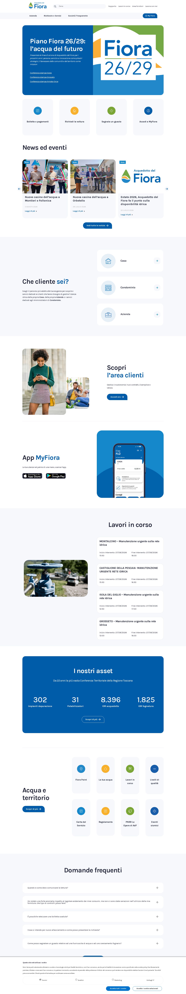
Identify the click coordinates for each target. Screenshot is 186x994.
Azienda (33, 16)
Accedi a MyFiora (148, 121)
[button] (19, 189)
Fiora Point (81, 779)
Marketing (118, 980)
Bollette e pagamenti (38, 121)
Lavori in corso (130, 525)
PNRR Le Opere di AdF (130, 824)
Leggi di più (30, 211)
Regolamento (106, 822)
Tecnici (44, 980)
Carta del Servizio (81, 824)
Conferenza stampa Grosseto (42, 77)
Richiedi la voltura (74, 121)
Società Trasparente (78, 16)
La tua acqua (105, 779)
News (27, 162)
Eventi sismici (154, 824)
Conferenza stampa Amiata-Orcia (44, 81)
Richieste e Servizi (52, 16)
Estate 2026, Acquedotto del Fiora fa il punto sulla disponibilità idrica (139, 200)
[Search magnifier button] (55, 6)
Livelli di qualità (154, 781)
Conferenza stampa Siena (41, 73)
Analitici (81, 980)
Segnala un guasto (111, 121)
